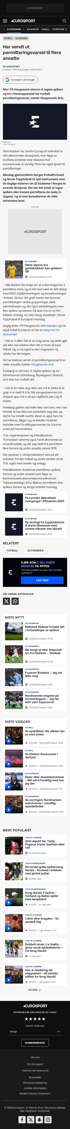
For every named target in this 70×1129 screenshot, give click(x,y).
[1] (26, 1019)
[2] (31, 1019)
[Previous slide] (4, 29)
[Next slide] (65, 29)
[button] (5, 20)
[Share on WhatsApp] (15, 601)
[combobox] (35, 1031)
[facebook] (22, 1119)
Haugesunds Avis (42, 364)
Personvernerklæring (35, 1082)
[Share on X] (6, 601)
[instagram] (48, 1119)
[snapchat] (39, 1119)
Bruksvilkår (35, 1077)
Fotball (8, 38)
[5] (43, 1019)
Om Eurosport (35, 1064)
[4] (39, 1019)
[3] (35, 1019)
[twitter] (30, 1119)
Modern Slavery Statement (35, 1093)
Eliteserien (21, 38)
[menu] (64, 20)
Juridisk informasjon (35, 1088)
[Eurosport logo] (23, 20)
